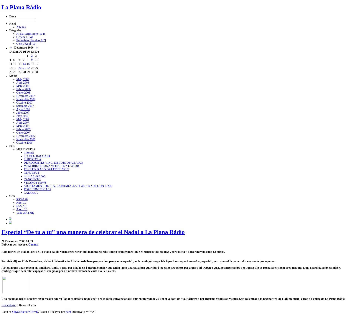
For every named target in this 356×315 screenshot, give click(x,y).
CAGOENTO (32, 179)
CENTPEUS (31, 172)
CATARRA (31, 192)
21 (24, 67)
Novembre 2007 (25, 99)
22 (28, 67)
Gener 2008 (23, 92)
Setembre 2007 (25, 105)
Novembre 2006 (25, 139)
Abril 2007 (22, 122)
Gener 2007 (23, 132)
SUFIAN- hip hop (34, 176)
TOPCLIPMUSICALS (37, 189)
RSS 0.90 (22, 199)
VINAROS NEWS (35, 182)
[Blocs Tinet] (10, 219)
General (33, 244)
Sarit (68, 311)
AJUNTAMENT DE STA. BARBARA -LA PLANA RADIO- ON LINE (68, 186)
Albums (21, 27)
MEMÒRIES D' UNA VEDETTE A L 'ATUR (51, 166)
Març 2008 (22, 85)
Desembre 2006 (25, 135)
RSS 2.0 (21, 206)
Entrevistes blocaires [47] (31, 40)
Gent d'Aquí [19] (26, 43)
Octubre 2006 (24, 142)
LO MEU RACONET (37, 156)
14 (24, 63)
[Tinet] (10, 223)
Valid (25, 212)
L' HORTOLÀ (32, 159)
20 (20, 67)
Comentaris (8, 305)
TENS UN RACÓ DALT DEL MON (46, 169)
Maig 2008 (22, 79)
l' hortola (29, 152)
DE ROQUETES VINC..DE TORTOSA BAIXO (53, 162)
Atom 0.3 (21, 209)
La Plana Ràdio (21, 7)
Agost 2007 (23, 109)
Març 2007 (22, 125)
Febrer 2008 (23, 89)
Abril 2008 (22, 82)
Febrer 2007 (23, 129)
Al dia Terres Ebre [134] (30, 33)
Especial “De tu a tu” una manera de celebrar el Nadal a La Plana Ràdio (93, 232)
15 (28, 63)
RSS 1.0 (21, 202)
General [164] (24, 37)
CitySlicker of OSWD (25, 311)
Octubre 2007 (24, 102)
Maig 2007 (22, 119)
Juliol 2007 (22, 112)
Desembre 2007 (25, 95)
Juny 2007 (22, 115)
